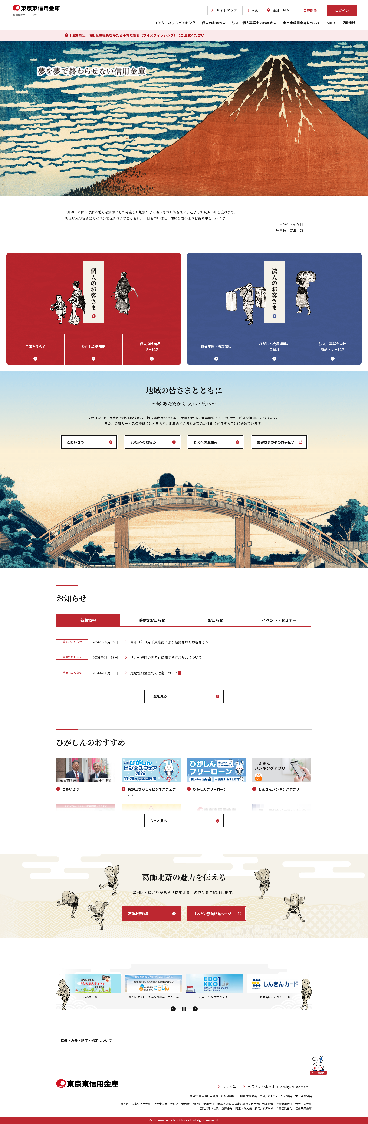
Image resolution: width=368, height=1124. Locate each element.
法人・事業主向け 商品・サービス (332, 346)
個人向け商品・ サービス (152, 346)
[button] (173, 1009)
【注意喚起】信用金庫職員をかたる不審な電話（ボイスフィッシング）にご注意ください (136, 35)
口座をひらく (35, 346)
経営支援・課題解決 (216, 346)
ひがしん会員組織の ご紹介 (274, 346)
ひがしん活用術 (93, 346)
